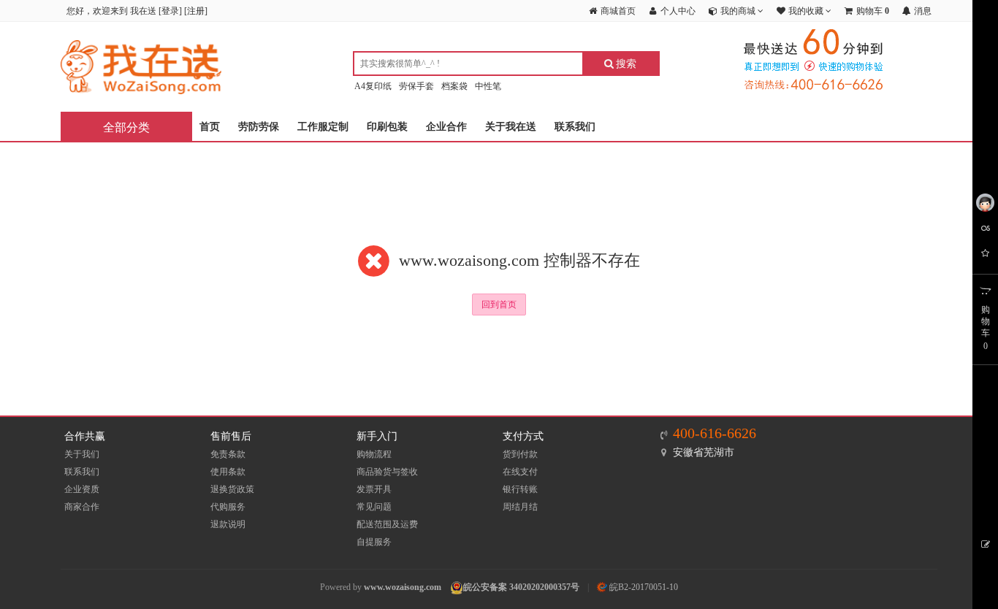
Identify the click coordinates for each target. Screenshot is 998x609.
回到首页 (499, 304)
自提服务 (374, 542)
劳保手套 (416, 86)
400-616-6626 (714, 433)
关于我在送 (510, 126)
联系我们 (575, 126)
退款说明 (227, 524)
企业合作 (446, 126)
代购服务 (227, 507)
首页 (209, 126)
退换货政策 (232, 489)
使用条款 (227, 472)
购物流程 (374, 454)
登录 (170, 11)
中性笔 (488, 86)
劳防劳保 (258, 126)
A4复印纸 (373, 86)
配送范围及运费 (387, 524)
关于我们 (81, 454)
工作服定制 (322, 126)
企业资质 (81, 489)
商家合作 (81, 507)
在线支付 (520, 472)
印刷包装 (387, 126)
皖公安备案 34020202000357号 (521, 587)
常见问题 (374, 507)
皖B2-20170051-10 (642, 587)
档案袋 (454, 86)
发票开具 (374, 489)
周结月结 (520, 507)
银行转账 (520, 489)
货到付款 (520, 454)
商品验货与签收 (387, 472)
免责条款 (227, 454)
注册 (196, 11)
